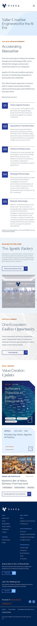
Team (3, 521)
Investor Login (24, 547)
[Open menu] (34, 6)
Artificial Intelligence (10, 418)
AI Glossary (23, 559)
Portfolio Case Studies (11, 421)
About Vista (5, 518)
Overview (23, 531)
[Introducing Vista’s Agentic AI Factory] (18, 440)
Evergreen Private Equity (27, 537)
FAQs (21, 556)
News (21, 518)
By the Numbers (24, 553)
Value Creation (6, 526)
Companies (5, 529)
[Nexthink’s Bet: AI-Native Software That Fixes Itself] (18, 472)
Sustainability (6, 524)
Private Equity (31, 487)
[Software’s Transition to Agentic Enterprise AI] (18, 403)
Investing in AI (24, 524)
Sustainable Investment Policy (26, 609)
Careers (4, 532)
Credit (4, 542)
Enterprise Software (22, 418)
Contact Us (23, 550)
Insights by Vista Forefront (27, 521)
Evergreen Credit (25, 540)
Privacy (4, 609)
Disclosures (11, 609)
